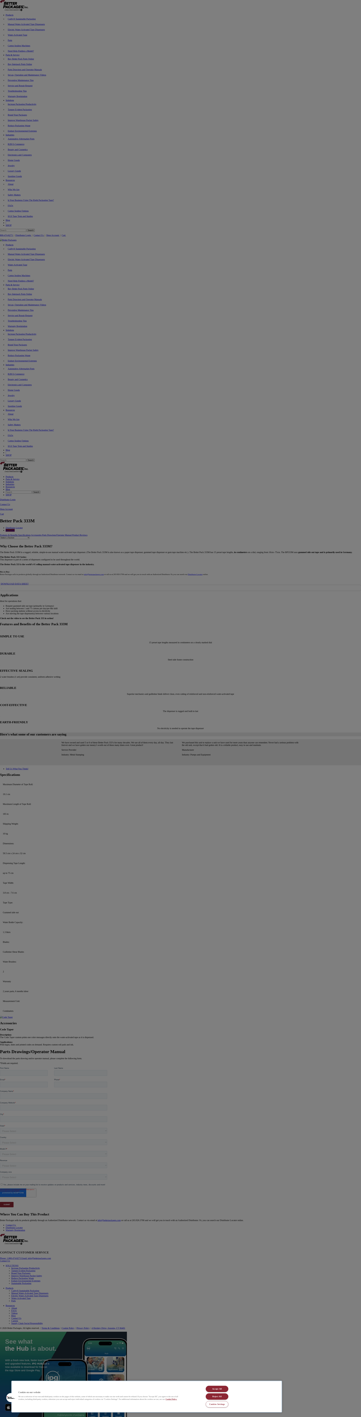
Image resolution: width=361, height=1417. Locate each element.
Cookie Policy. (171, 1399)
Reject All (217, 1396)
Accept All (217, 1389)
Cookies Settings (217, 1404)
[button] (10, 1397)
